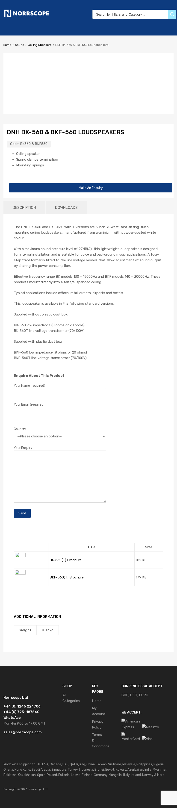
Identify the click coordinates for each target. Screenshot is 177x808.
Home (7, 45)
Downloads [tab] (66, 207)
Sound (19, 45)
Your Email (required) (29, 404)
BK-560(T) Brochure (65, 560)
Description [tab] (24, 207)
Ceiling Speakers (40, 45)
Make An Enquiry (91, 188)
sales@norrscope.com (22, 732)
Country (20, 429)
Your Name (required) (29, 385)
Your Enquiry (23, 448)
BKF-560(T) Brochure (67, 577)
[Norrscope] (26, 16)
